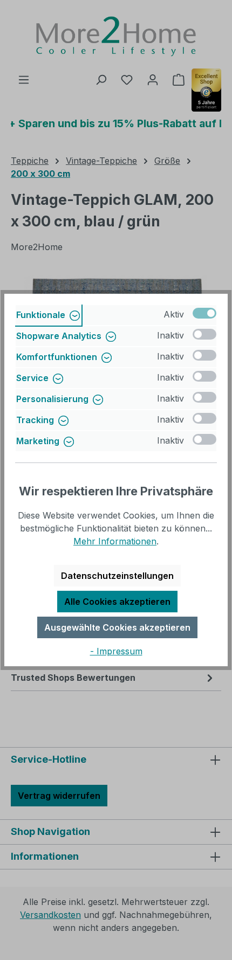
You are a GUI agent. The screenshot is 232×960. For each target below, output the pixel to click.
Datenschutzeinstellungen (117, 575)
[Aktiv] (204, 313)
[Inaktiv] (204, 334)
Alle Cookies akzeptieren (117, 601)
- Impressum (116, 651)
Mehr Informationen (114, 541)
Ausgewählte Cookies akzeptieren (117, 627)
